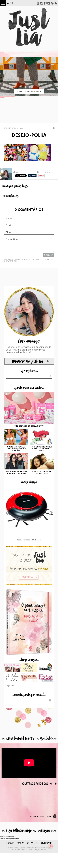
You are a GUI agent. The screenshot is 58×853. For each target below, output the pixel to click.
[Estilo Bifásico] (45, 668)
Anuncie (46, 843)
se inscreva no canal (41, 816)
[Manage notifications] (50, 846)
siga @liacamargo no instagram (29, 830)
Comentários (47, 172)
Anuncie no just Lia (27, 361)
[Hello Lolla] (12, 678)
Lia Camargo (22, 850)
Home (10, 843)
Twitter (48, 3)
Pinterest (52, 3)
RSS (55, 3)
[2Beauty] (29, 668)
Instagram (41, 3)
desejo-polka (29, 135)
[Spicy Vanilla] (29, 678)
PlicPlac (44, 850)
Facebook (45, 3)
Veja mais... (11, 685)
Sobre (20, 843)
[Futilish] (45, 678)
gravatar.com (11, 261)
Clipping (32, 843)
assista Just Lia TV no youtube (29, 738)
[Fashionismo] (12, 668)
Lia (17, 172)
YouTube (38, 3)
